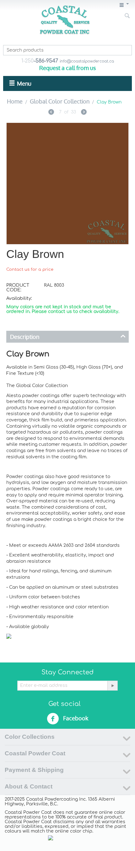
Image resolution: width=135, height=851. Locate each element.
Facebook (75, 718)
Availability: (19, 298)
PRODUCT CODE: (17, 287)
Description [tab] (24, 336)
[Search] (127, 16)
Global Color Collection (59, 101)
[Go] (112, 685)
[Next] (84, 112)
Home (15, 101)
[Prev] (51, 112)
